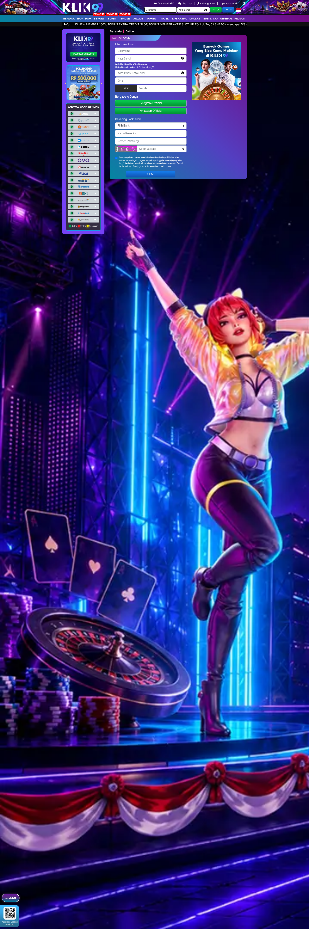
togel (165, 18)
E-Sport (99, 18)
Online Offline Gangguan (84, 226)
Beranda (69, 18)
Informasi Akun (124, 44)
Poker (151, 18)
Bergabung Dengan (127, 96)
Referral (226, 18)
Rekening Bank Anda (128, 119)
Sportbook (84, 18)
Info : (67, 24)
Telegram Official (151, 103)
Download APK (166, 3)
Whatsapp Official (150, 111)
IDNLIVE (125, 18)
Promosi (240, 18)
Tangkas (194, 18)
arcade (138, 18)
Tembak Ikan (210, 18)
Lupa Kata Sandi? (229, 3)
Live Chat (186, 3)
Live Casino (179, 18)
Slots (112, 18)
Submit (151, 174)
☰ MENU (10, 898)
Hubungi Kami (207, 3)
